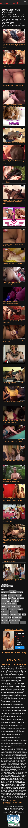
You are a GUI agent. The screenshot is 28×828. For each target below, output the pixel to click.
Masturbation (5, 615)
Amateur (13, 592)
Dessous (18, 595)
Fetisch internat (6, 604)
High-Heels (19, 609)
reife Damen (5, 623)
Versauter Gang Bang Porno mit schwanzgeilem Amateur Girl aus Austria (14, 461)
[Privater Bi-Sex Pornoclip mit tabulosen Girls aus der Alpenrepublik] (14, 312)
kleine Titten (5, 612)
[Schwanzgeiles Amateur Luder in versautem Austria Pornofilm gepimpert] (14, 571)
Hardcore (11, 609)
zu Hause (23, 623)
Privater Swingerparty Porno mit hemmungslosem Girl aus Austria (10, 302)
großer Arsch (16, 606)
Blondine (20, 592)
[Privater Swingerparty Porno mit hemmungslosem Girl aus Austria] (14, 293)
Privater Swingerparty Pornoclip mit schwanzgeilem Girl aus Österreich (11, 480)
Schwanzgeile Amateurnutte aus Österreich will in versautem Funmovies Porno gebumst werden (14, 441)
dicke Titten (12, 598)
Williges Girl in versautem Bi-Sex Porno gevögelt (14, 142)
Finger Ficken (5, 606)
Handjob (4, 609)
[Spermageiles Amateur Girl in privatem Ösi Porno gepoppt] (14, 172)
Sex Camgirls (13, 800)
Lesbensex (14, 612)
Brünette (11, 595)
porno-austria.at (7, 803)
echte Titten (5, 601)
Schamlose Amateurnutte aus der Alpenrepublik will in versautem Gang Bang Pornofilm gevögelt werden (14, 45)
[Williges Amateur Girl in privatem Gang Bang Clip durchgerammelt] (14, 511)
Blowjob (4, 595)
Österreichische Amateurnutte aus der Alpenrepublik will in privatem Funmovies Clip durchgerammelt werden (13, 500)
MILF (24, 614)
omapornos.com (7, 802)
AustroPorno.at (9, 3)
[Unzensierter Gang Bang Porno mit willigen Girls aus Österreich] (14, 254)
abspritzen (4, 592)
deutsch (4, 598)
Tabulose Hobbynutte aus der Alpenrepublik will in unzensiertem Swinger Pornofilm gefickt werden (14, 201)
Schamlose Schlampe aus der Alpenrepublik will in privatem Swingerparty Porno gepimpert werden (14, 540)
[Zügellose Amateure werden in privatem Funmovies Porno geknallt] (14, 274)
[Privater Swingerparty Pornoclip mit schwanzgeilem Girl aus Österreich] (14, 471)
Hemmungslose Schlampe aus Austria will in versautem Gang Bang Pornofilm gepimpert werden (13, 85)
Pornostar (4, 620)
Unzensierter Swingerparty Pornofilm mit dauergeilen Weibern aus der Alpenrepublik (13, 105)
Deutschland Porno (17, 802)
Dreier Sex (20, 598)
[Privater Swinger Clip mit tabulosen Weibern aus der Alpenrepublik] (14, 393)
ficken (14, 604)
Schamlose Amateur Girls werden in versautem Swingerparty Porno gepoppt (14, 383)
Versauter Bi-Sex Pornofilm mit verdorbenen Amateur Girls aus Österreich (13, 560)
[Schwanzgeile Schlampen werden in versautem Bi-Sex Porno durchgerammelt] (14, 412)
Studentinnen (14, 623)
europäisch (15, 601)
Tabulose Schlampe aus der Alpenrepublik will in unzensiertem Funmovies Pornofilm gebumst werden (14, 161)
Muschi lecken (6, 617)
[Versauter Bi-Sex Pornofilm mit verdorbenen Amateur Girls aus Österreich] (14, 551)
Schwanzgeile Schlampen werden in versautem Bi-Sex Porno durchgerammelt (14, 421)
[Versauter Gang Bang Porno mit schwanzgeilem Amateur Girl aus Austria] (14, 452)
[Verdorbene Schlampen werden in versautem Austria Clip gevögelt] (14, 56)
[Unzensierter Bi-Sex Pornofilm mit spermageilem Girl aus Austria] (14, 235)
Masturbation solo (15, 614)
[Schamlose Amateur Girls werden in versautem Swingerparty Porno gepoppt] (14, 374)
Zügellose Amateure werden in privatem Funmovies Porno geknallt (12, 283)
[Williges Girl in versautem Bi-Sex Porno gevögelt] (14, 134)
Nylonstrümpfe (17, 617)
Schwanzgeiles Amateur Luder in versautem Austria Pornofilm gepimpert (13, 580)
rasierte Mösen (14, 620)
